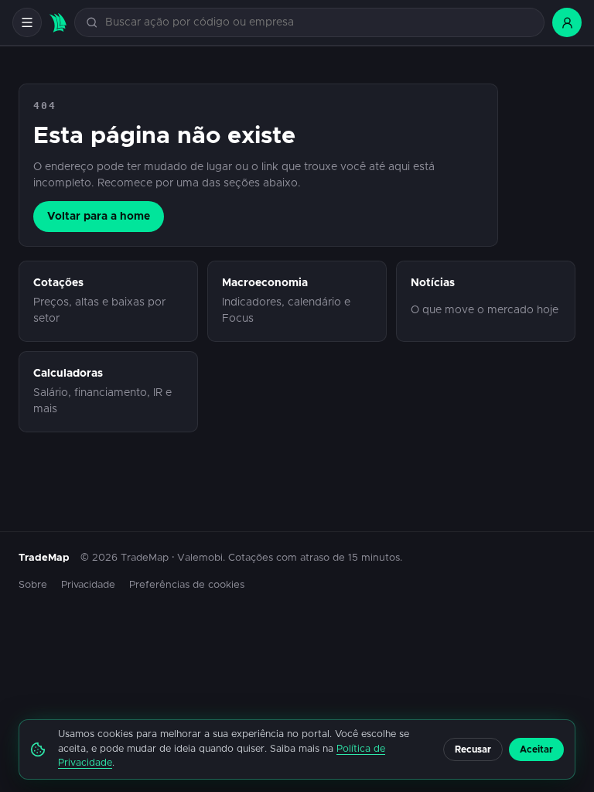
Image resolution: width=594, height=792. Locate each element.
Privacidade (88, 585)
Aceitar (536, 749)
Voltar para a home (98, 216)
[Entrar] (567, 22)
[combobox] (318, 23)
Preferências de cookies (186, 585)
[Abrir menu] (27, 22)
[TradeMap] (58, 22)
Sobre (33, 585)
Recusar (473, 749)
